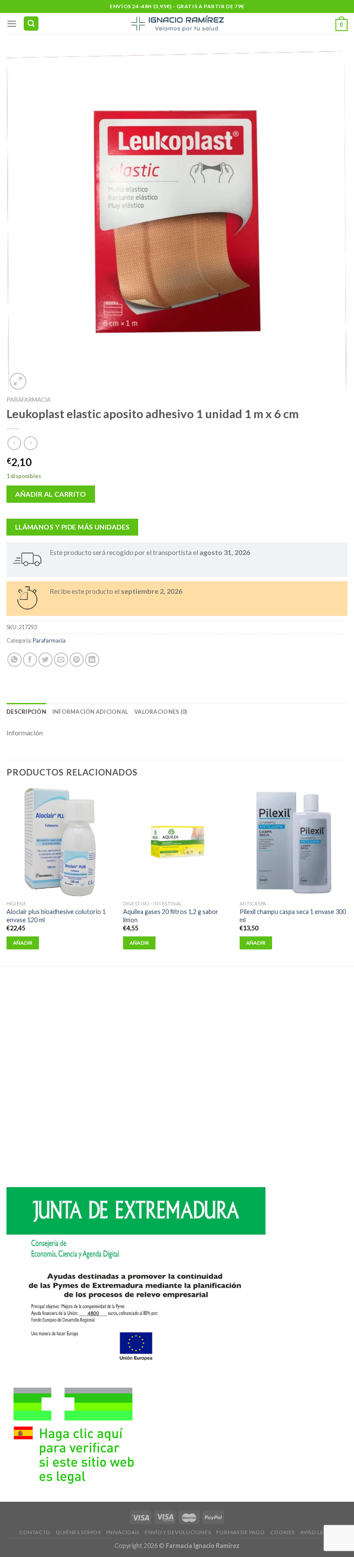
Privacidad (122, 1532)
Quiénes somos (78, 1532)
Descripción (26, 711)
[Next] (347, 876)
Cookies (282, 1532)
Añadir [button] (23, 943)
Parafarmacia (28, 399)
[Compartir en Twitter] (45, 659)
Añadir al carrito (50, 494)
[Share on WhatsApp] (14, 659)
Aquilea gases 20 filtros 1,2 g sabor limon (170, 915)
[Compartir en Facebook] (30, 659)
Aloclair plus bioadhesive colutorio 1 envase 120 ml (56, 915)
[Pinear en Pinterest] (77, 659)
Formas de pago (240, 1532)
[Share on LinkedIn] (92, 659)
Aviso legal (317, 1532)
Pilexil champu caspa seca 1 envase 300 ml (293, 915)
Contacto (35, 1532)
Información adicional (90, 711)
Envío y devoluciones (178, 1532)
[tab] (26, 711)
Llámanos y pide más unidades (72, 527)
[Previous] (6, 876)
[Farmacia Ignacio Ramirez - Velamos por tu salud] (177, 23)
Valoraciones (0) (160, 711)
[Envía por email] (61, 659)
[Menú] (11, 23)
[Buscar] (31, 23)
